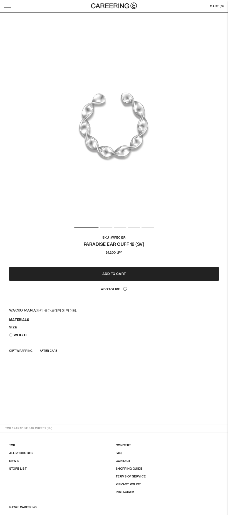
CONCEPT (123, 445)
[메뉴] (7, 6)
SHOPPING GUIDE (129, 468)
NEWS (14, 461)
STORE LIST (18, 468)
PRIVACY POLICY (128, 484)
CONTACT (123, 461)
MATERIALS (19, 319)
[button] (114, 289)
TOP (8, 428)
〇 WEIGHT (18, 335)
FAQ (119, 453)
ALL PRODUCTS (21, 453)
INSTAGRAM (125, 492)
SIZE (13, 327)
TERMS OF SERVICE (131, 476)
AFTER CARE (49, 351)
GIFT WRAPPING (21, 351)
